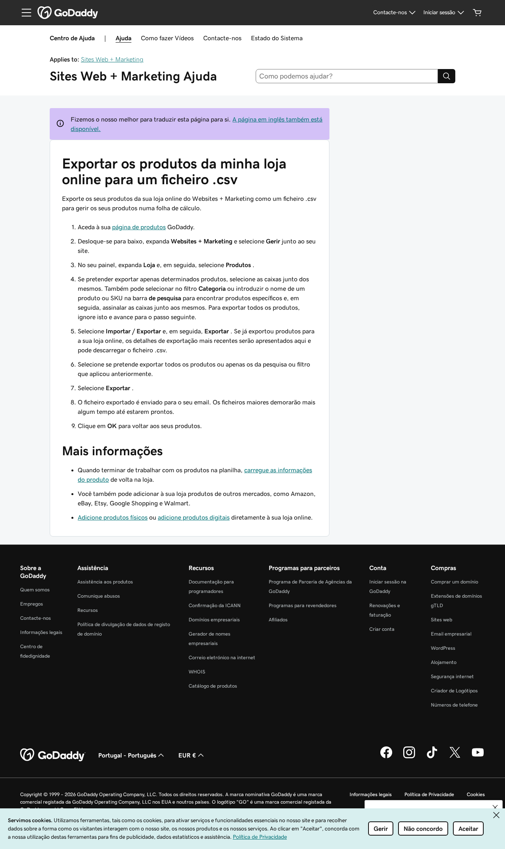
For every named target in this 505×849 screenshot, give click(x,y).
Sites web (441, 619)
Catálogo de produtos (213, 685)
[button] (495, 807)
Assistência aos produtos (105, 581)
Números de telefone (454, 704)
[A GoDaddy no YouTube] (478, 757)
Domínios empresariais (214, 619)
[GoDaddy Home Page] (53, 755)
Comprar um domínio (454, 581)
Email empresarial (451, 633)
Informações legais (41, 632)
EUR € (187, 755)
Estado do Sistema (277, 38)
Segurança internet (452, 676)
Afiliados (278, 619)
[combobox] (347, 76)
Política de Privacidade (429, 794)
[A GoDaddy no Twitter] (455, 757)
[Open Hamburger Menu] (23, 12)
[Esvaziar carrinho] (477, 12)
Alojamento (443, 662)
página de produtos (139, 227)
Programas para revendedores (303, 605)
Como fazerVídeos (167, 38)
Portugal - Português (127, 755)
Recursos (87, 610)
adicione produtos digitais (194, 517)
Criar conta (382, 629)
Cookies (476, 794)
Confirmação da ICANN (215, 605)
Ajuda (123, 38)
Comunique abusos (98, 595)
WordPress (443, 648)
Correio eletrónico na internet (222, 657)
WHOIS (197, 671)
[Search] (446, 76)
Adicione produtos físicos (113, 517)
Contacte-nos (222, 38)
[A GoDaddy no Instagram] (409, 757)
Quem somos (35, 589)
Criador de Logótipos (454, 690)
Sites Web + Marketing (112, 59)
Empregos (31, 603)
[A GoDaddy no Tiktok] (432, 757)
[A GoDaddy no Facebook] (386, 757)
